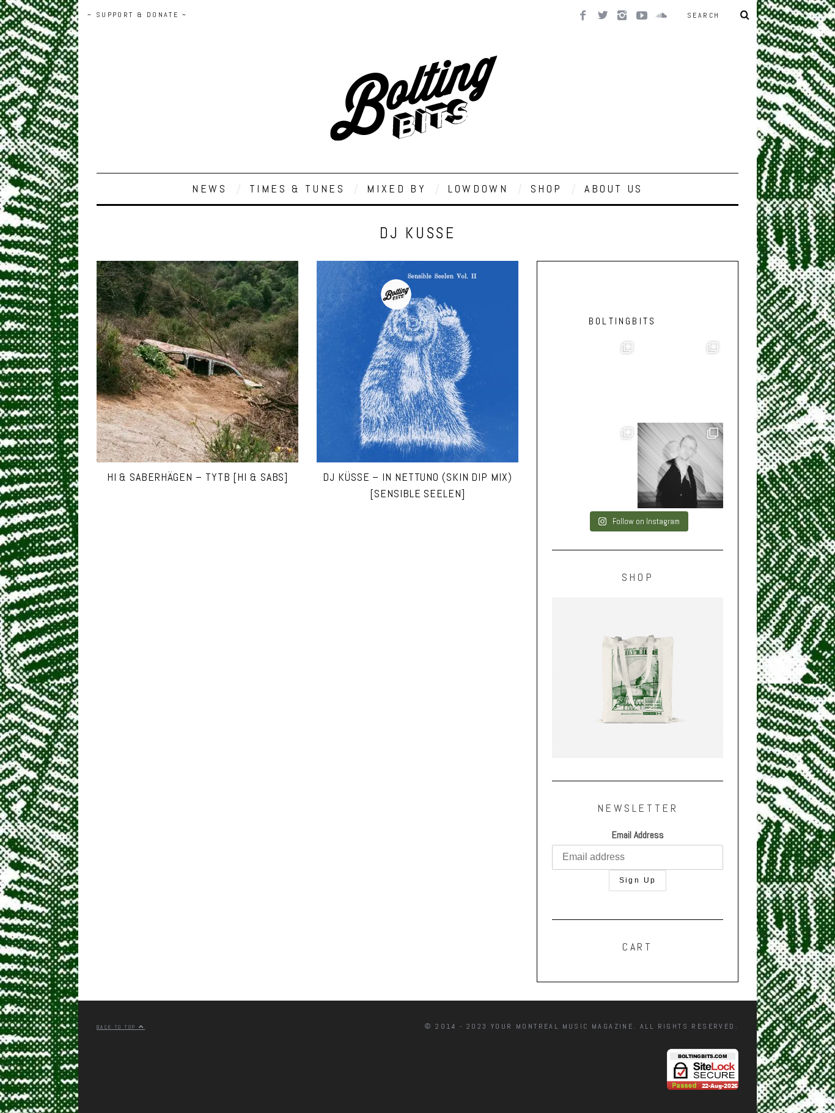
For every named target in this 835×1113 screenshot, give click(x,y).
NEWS (209, 188)
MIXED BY (396, 188)
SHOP (546, 188)
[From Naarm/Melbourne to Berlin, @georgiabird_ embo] (595, 380)
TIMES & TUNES (297, 188)
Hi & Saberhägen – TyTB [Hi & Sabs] (198, 477)
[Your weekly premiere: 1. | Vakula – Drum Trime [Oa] (595, 465)
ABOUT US (613, 188)
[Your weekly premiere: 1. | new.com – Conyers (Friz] (680, 380)
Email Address (638, 834)
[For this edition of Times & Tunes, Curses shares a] (680, 465)
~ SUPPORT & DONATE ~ (137, 15)
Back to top (118, 1027)
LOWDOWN (478, 188)
